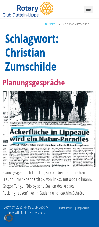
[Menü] (88, 9)
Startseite (49, 24)
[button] (9, 218)
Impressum (83, 208)
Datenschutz (65, 208)
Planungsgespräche (34, 82)
